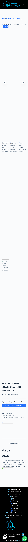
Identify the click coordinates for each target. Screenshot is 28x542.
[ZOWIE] (7, 428)
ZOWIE (3, 419)
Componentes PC (14, 417)
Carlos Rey (20, 540)
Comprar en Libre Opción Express (14, 405)
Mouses (11, 415)
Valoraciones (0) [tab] (14, 443)
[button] (24, 538)
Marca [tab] (14, 440)
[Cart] (5, 537)
